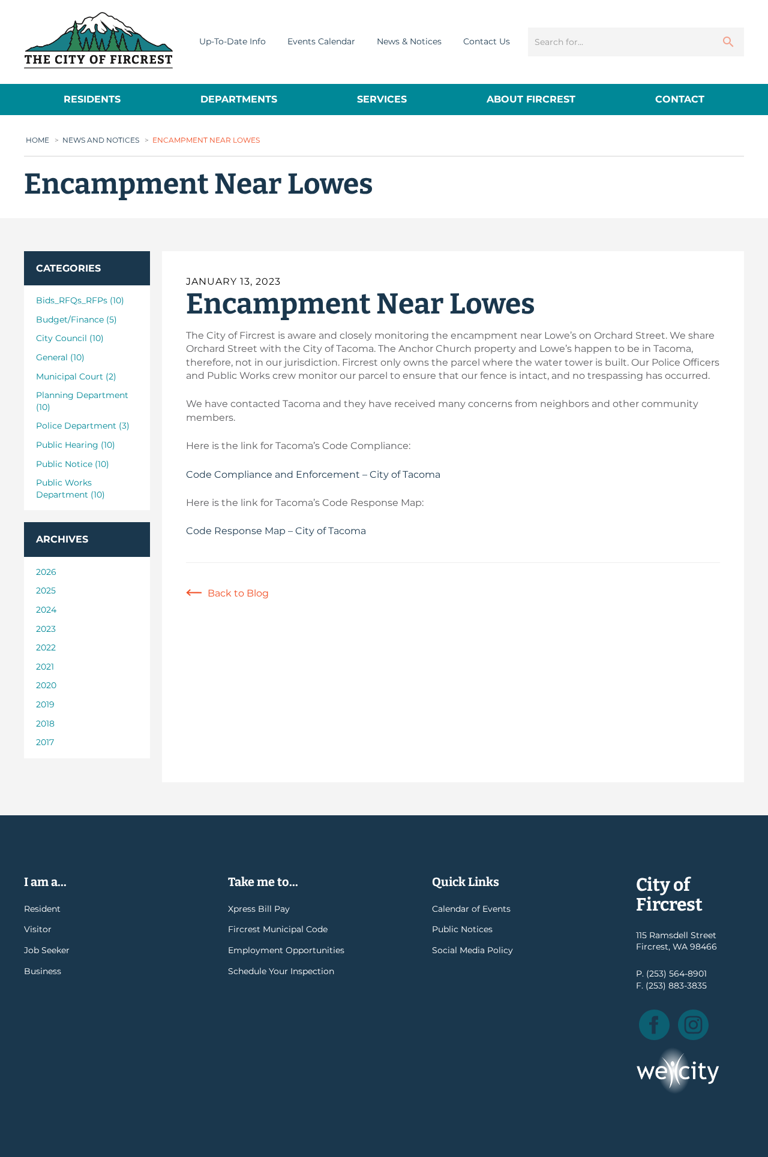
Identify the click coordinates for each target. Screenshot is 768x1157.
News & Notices (409, 41)
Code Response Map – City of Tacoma (276, 531)
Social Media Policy (472, 950)
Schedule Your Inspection (281, 971)
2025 (46, 590)
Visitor (38, 929)
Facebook (654, 1025)
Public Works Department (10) (70, 488)
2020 (46, 685)
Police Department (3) (83, 425)
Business (42, 971)
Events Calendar (321, 41)
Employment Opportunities (286, 950)
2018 (45, 723)
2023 (46, 628)
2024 (46, 609)
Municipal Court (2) (76, 376)
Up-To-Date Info (232, 41)
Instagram (693, 1025)
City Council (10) (70, 338)
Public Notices (462, 929)
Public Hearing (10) (75, 444)
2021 (45, 666)
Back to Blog (238, 593)
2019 (45, 704)
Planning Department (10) (82, 401)
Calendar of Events (471, 908)
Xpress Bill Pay (259, 908)
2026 (46, 572)
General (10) (60, 357)
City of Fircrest (98, 40)
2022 (46, 647)
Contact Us (486, 41)
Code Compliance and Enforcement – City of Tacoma (313, 474)
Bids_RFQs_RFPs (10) (80, 300)
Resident (42, 908)
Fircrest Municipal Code (278, 929)
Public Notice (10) (72, 464)
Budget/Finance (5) (76, 319)
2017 (45, 742)
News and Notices (100, 139)
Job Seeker (47, 950)
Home (37, 139)
